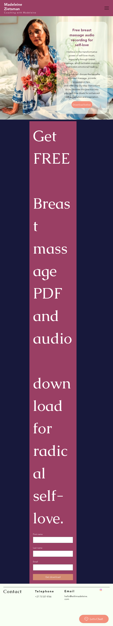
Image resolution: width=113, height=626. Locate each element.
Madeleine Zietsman (13, 6)
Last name (37, 548)
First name (38, 534)
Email (35, 561)
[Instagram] (100, 590)
